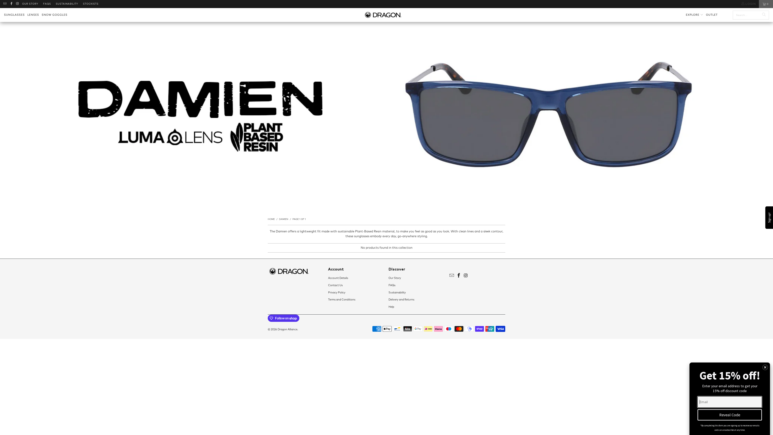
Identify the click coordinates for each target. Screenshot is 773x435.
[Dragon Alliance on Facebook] (11, 4)
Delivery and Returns (401, 299)
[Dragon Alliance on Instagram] (17, 4)
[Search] (764, 15)
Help (391, 307)
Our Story (30, 4)
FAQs (47, 4)
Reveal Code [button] (729, 414)
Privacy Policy (336, 292)
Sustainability (67, 4)
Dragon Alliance (287, 329)
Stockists (90, 4)
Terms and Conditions (341, 299)
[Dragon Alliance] (383, 15)
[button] (694, 15)
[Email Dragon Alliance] (4, 4)
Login (750, 4)
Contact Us (335, 285)
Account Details (338, 278)
